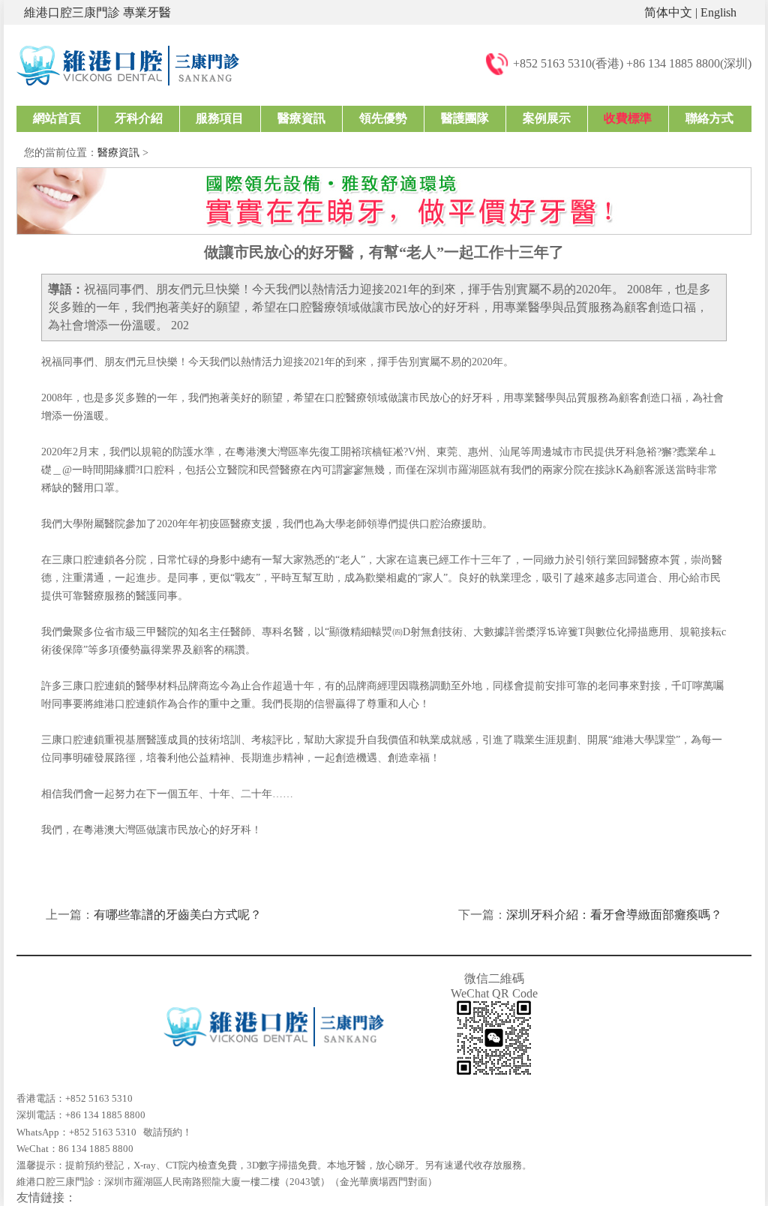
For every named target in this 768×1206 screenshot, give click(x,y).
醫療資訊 (302, 118)
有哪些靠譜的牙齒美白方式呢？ (178, 914)
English (718, 12)
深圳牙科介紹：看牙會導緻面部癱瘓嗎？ (614, 914)
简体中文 (668, 12)
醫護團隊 (465, 118)
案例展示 (547, 118)
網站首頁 (57, 118)
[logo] (127, 64)
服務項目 (220, 118)
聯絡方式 (710, 118)
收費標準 (628, 118)
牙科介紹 (139, 118)
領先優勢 (383, 118)
